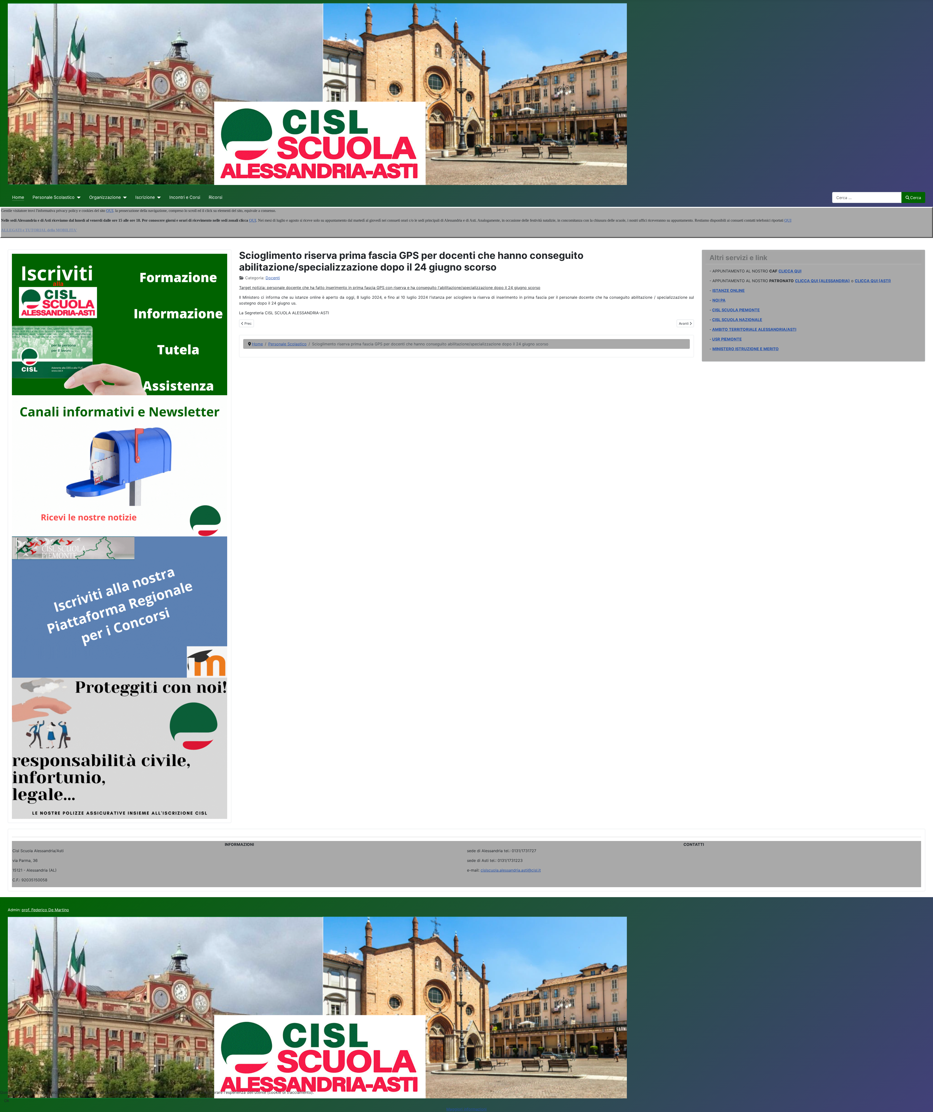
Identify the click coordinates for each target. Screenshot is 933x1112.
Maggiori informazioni (466, 1109)
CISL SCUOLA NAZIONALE (737, 319)
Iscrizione (145, 197)
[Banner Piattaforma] (119, 606)
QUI (252, 220)
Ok (6, 1100)
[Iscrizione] (158, 197)
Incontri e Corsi (184, 197)
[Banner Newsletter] (119, 465)
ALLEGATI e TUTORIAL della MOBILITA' (39, 230)
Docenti (273, 277)
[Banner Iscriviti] (119, 324)
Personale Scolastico (54, 197)
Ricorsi (215, 197)
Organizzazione (105, 197)
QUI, (110, 211)
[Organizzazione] (124, 197)
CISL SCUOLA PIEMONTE (736, 309)
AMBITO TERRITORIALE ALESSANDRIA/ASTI (754, 329)
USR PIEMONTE (727, 339)
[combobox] (867, 197)
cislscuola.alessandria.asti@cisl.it (511, 870)
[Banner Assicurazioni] (119, 747)
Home (18, 197)
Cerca (915, 197)
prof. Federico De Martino (45, 909)
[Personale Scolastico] (78, 197)
